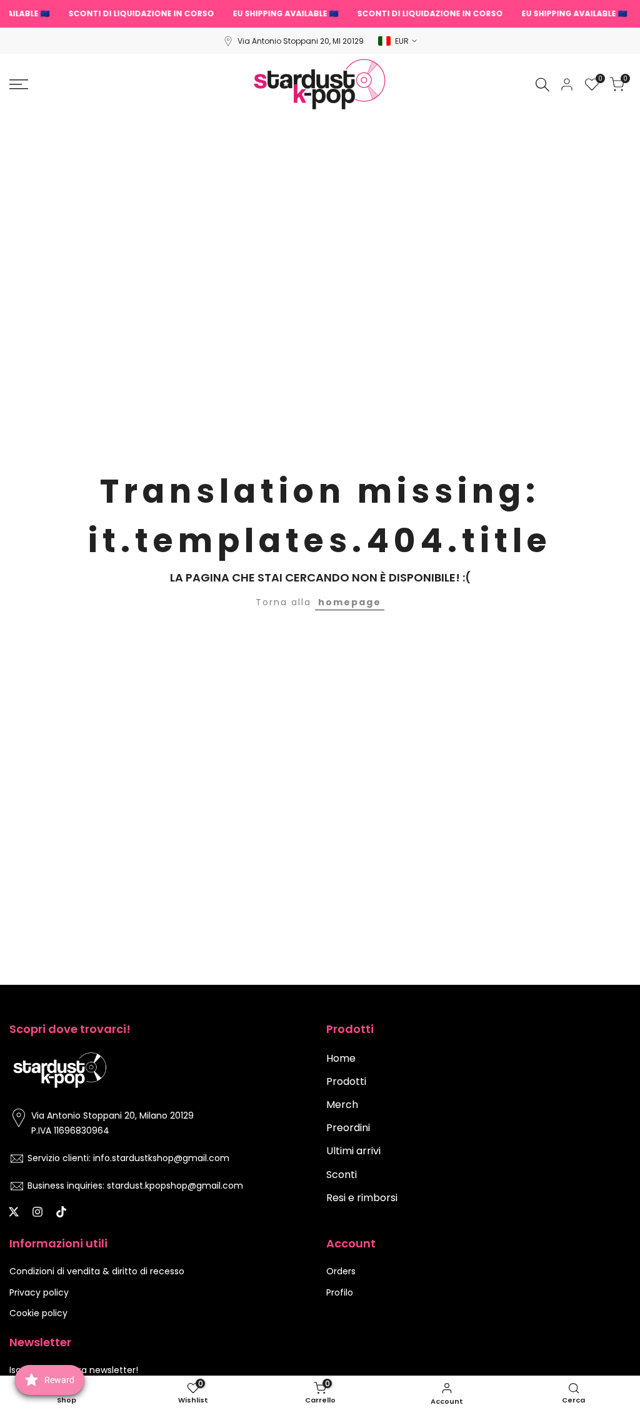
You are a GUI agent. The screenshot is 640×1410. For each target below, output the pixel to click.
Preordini (348, 1127)
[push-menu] (18, 84)
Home (341, 1058)
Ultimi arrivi (353, 1151)
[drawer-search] (542, 85)
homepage (349, 602)
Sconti (341, 1174)
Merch (342, 1104)
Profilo (339, 1292)
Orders (341, 1271)
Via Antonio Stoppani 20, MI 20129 (301, 41)
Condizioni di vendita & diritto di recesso (96, 1271)
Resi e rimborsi (362, 1198)
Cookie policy (38, 1313)
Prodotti (346, 1081)
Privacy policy (39, 1292)
